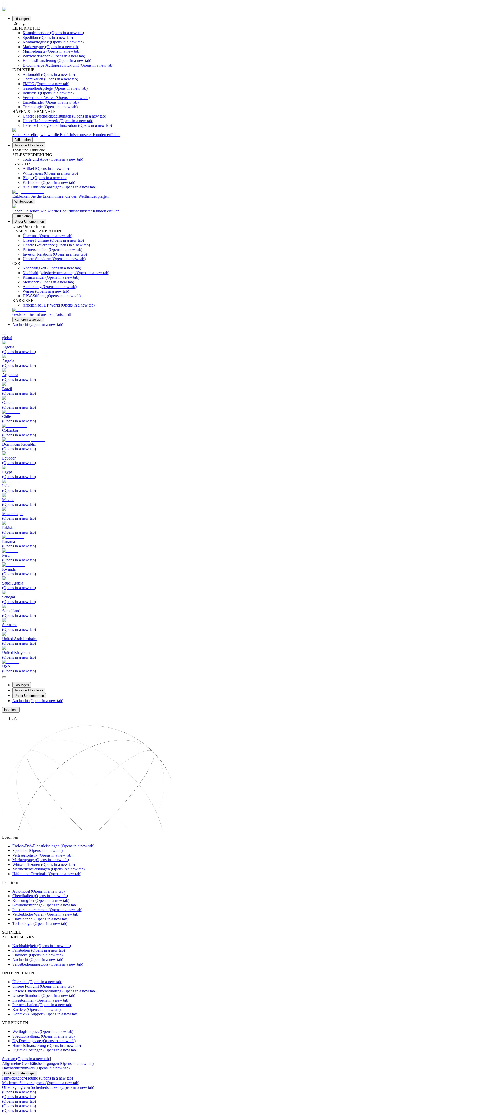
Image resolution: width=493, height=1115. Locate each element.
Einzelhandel (40, 919)
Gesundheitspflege (44, 905)
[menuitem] (246, 338)
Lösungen (21, 19)
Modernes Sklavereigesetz (40, 1083)
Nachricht (37, 324)
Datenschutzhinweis (36, 1068)
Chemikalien (40, 896)
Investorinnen (40, 1000)
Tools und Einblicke (28, 145)
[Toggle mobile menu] (4, 675)
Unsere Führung (43, 986)
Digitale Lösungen (44, 1050)
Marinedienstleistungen (48, 869)
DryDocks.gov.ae (44, 1041)
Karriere (36, 1009)
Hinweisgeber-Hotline (37, 1078)
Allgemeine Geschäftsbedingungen (48, 1063)
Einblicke (37, 955)
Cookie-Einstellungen (19, 1073)
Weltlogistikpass (42, 1031)
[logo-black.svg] (12, 9)
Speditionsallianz (43, 1036)
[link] (251, 135)
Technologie (39, 923)
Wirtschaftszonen (43, 864)
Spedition (37, 850)
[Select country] (4, 334)
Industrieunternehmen (47, 909)
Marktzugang (40, 860)
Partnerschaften (42, 1005)
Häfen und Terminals (46, 873)
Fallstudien (38, 950)
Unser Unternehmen (29, 221)
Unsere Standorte (43, 995)
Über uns (37, 981)
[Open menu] (4, 677)
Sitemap (26, 1059)
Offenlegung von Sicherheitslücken (48, 1087)
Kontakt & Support (45, 1014)
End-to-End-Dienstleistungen (53, 846)
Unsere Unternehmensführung (54, 991)
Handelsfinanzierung (46, 1045)
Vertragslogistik (42, 855)
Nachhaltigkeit (41, 945)
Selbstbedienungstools (47, 964)
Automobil (38, 891)
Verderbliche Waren (45, 914)
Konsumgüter (40, 900)
